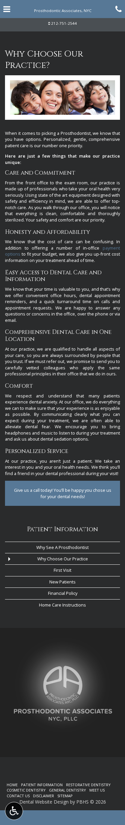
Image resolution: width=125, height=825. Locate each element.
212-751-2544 (64, 23)
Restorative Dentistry (88, 784)
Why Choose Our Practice (62, 559)
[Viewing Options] (14, 811)
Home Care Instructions (62, 605)
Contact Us (18, 795)
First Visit (62, 570)
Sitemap (65, 795)
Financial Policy (62, 593)
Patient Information (62, 529)
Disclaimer (43, 795)
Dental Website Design (44, 802)
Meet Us (97, 790)
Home (12, 784)
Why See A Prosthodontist (62, 547)
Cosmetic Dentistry (26, 790)
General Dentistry (67, 790)
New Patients (62, 582)
